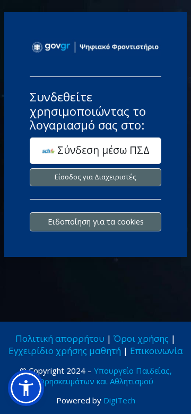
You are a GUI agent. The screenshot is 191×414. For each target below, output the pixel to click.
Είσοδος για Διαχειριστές (95, 177)
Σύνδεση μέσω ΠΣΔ (102, 150)
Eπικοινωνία (156, 350)
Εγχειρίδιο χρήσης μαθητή (64, 350)
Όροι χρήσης (141, 338)
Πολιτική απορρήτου (60, 338)
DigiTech (119, 400)
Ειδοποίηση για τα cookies (96, 221)
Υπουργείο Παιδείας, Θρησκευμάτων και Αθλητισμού (105, 375)
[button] (26, 388)
